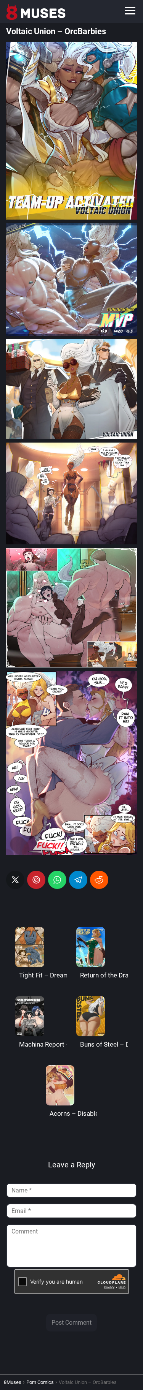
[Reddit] (99, 880)
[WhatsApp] (57, 880)
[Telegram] (78, 880)
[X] (15, 880)
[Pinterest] (36, 880)
